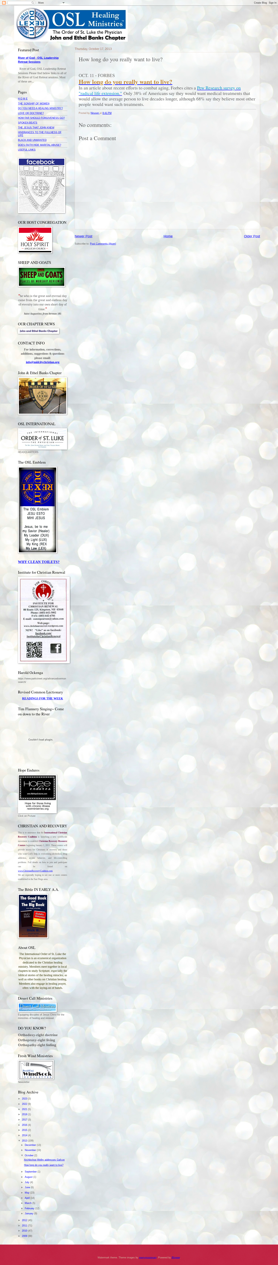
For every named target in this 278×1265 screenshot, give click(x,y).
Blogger (176, 1257)
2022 (25, 1104)
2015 (25, 1130)
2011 (25, 1225)
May (27, 1192)
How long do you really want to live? (43, 1165)
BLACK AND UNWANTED (32, 140)
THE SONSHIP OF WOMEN (33, 103)
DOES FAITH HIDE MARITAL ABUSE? (39, 145)
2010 (25, 1230)
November (31, 1150)
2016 (25, 1125)
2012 (25, 1220)
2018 (25, 1114)
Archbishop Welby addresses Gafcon (44, 1159)
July (27, 1182)
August (29, 1177)
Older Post (252, 236)
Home (168, 236)
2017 (25, 1119)
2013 (25, 1140)
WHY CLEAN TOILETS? (39, 562)
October (29, 1155)
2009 (25, 1236)
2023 (25, 1098)
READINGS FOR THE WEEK (42, 698)
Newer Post (83, 236)
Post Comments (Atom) (103, 243)
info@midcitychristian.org (42, 362)
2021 (25, 1109)
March (28, 1203)
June (28, 1187)
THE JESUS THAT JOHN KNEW (36, 127)
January (29, 1213)
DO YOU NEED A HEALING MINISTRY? (40, 108)
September (31, 1171)
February (30, 1208)
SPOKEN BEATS (27, 122)
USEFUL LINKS (27, 149)
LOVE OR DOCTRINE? (31, 113)
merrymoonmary (148, 1257)
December (31, 1145)
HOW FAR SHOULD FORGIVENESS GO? (41, 118)
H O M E (23, 98)
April (27, 1198)
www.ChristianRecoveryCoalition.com (35, 870)
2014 (25, 1135)
